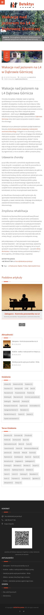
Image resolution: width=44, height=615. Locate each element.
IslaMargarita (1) (29, 461)
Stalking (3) (7, 401)
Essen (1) (6, 478)
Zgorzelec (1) (36, 478)
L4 (27, 77)
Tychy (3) (28, 444)
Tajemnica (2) (23, 406)
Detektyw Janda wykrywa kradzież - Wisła (25, 362)
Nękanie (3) (16, 401)
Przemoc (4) (30, 393)
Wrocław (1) (27, 465)
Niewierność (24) (18, 384)
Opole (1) (6, 474)
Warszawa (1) (17, 465)
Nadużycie (32, 77)
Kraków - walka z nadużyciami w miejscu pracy (27, 352)
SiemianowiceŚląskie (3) (31, 448)
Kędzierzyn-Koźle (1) (18, 470)
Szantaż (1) (30, 414)
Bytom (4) (26, 440)
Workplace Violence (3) (10, 406)
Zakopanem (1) (8, 482)
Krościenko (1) (26, 478)
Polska (25, 266)
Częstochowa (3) (9, 448)
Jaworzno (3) (7, 452)
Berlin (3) (21, 444)
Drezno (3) (19, 448)
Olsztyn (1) (18, 482)
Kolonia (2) (32, 452)
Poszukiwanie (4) (20, 393)
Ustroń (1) (15, 474)
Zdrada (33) (7, 384)
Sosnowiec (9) (18, 435)
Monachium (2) (8, 461)
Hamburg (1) (23, 474)
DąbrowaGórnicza (21, 79)
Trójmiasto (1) (16, 478)
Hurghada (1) (19, 461)
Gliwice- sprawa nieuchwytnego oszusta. (16, 577)
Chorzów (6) (28, 435)
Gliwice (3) (17, 452)
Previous (20, 324)
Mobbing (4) (7, 397)
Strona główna (15, 37)
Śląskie (20, 266)
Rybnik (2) (36, 457)
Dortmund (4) (17, 440)
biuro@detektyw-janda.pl (23, 261)
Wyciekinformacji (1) (10, 414)
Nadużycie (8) (18, 388)
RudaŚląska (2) (18, 457)
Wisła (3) (24, 452)
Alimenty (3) (25, 401)
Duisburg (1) (7, 465)
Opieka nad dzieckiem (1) (11, 418)
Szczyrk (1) (36, 465)
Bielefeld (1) (29, 470)
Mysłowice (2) (8, 457)
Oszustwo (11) (8, 388)
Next (23, 324)
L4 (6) (26, 388)
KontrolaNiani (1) (35, 406)
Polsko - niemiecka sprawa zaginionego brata (18, 581)
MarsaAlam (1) (34, 474)
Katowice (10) (8, 435)
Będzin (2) (28, 457)
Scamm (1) (21, 414)
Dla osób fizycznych (9, 592)
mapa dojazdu (9, 524)
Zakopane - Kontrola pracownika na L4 (22, 314)
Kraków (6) (7, 440)
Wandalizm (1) (24, 410)
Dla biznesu (7, 596)
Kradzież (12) (28, 384)
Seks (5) (32, 388)
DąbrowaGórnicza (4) (10, 444)
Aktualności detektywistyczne (30, 37)
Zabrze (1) (7, 470)
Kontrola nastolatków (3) (32, 397)
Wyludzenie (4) (8, 393)
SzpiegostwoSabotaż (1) (11, 410)
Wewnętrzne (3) (18, 397)
